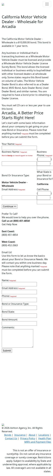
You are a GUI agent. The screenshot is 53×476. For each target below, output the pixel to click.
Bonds (7, 435)
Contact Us (11, 438)
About (32, 435)
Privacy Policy (27, 438)
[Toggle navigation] (47, 4)
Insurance (20, 435)
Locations (43, 435)
